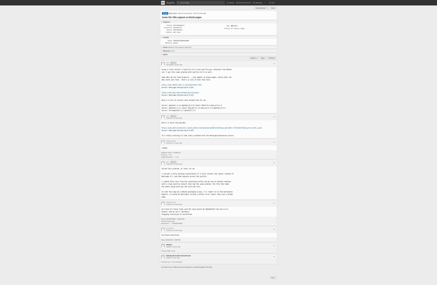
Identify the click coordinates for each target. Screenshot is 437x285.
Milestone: (168, 43)
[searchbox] (201, 3)
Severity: (236, 28)
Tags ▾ (263, 58)
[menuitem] (230, 3)
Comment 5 (169, 230)
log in (171, 267)
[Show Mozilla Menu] (163, 3)
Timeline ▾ (271, 58)
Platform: (169, 32)
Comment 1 (169, 118)
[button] (271, 3)
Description (169, 65)
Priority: (227, 28)
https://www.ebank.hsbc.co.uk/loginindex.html (182, 85)
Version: (169, 30)
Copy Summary (260, 8)
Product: (169, 25)
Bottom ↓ (254, 58)
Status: (170, 41)
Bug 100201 (173, 13)
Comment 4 (169, 204)
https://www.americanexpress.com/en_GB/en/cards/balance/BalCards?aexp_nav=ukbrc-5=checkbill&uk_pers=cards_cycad (212, 128)
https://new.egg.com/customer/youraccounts (180, 92)
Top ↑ (273, 278)
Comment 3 (169, 164)
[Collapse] (274, 64)
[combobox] (201, 3)
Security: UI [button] (177, 27)
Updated (168, 247)
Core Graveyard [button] (179, 25)
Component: (168, 27)
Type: (228, 26)
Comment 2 (169, 143)
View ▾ (273, 8)
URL (173, 51)
